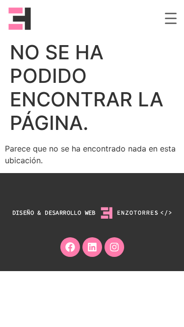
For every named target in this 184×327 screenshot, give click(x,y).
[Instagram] (114, 247)
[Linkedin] (92, 247)
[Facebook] (70, 247)
